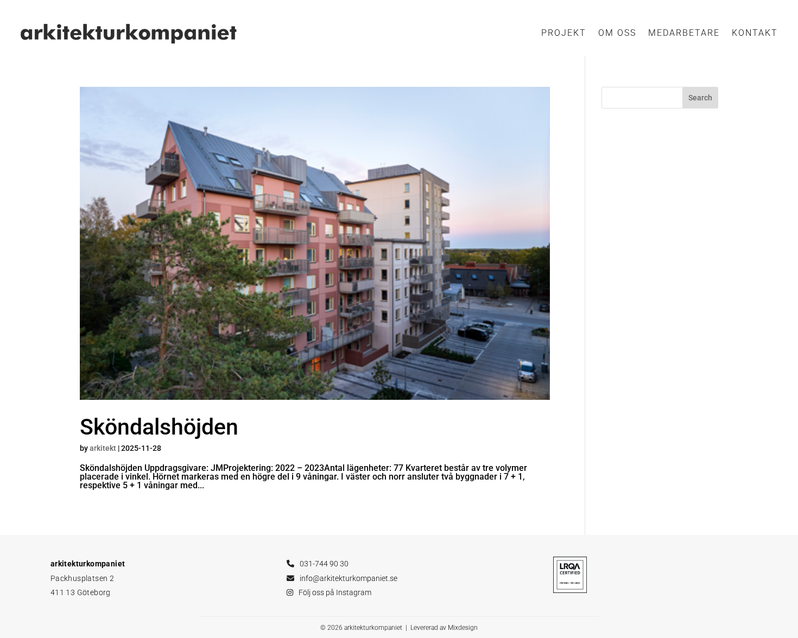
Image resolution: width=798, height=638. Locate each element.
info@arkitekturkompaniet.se (348, 578)
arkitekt (103, 448)
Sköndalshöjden (159, 427)
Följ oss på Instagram (335, 592)
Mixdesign (463, 627)
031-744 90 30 (324, 563)
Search (700, 97)
